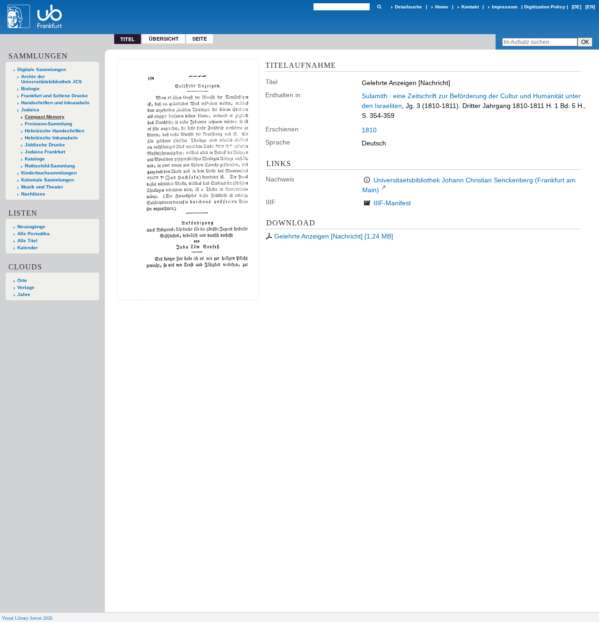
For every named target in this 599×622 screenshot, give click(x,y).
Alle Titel (27, 240)
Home (441, 6)
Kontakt (470, 6)
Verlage (26, 287)
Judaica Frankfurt (45, 151)
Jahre (23, 294)
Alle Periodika (33, 233)
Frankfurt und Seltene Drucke (54, 95)
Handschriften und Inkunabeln (55, 102)
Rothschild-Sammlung (50, 165)
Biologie (30, 88)
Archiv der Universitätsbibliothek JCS (51, 79)
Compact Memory (45, 116)
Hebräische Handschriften (54, 130)
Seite (199, 38)
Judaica (30, 109)
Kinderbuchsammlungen (49, 172)
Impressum (505, 6)
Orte (22, 280)
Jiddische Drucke (45, 144)
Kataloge (35, 158)
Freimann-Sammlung (48, 123)
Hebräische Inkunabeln (51, 137)
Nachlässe (33, 193)
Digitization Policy (544, 6)
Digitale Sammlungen (41, 69)
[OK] (379, 7)
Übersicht (164, 38)
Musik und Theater (42, 186)
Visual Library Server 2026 (27, 618)
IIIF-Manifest (392, 203)
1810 (369, 130)
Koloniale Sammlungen (47, 179)
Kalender (27, 247)
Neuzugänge (31, 226)
